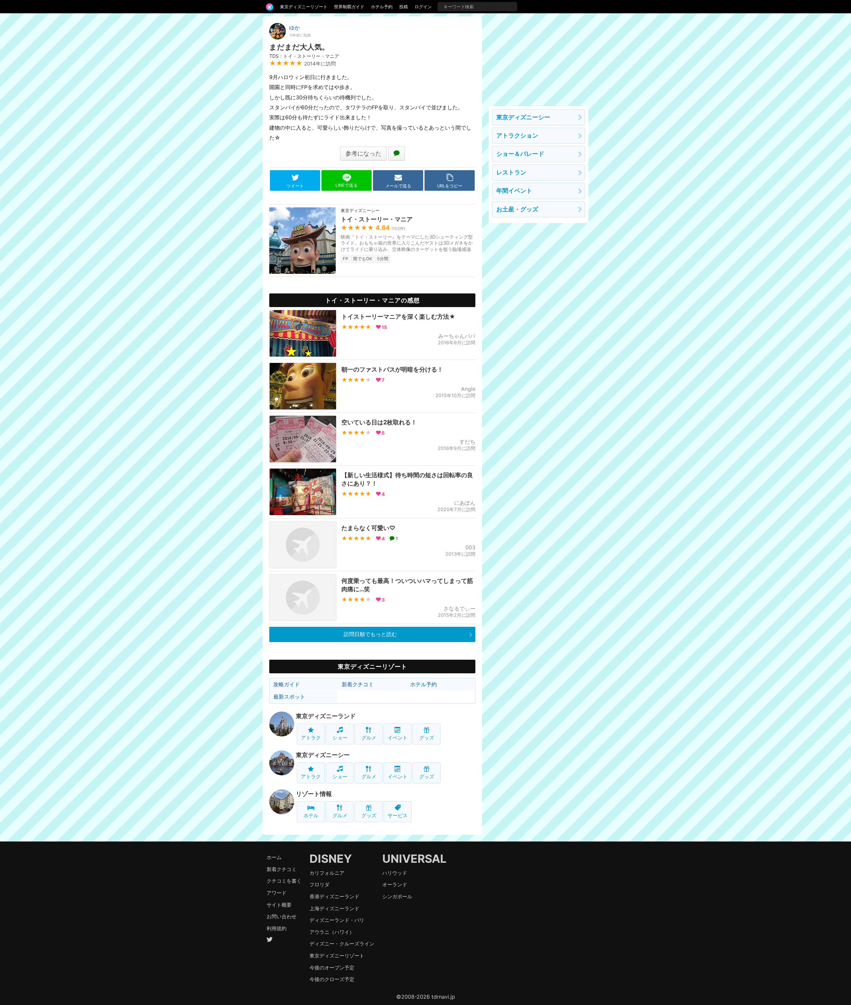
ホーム (274, 857)
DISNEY (330, 858)
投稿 (403, 6)
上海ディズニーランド (334, 908)
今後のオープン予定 (331, 967)
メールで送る (398, 185)
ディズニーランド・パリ (336, 920)
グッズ (426, 737)
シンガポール (397, 896)
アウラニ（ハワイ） (331, 932)
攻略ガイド (286, 684)
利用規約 (277, 928)
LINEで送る (346, 185)
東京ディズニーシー (323, 754)
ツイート (295, 185)
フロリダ (319, 884)
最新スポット (289, 696)
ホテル (311, 815)
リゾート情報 (314, 793)
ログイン (423, 6)
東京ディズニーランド (326, 716)
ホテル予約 (382, 6)
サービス (398, 815)
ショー (339, 737)
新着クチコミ (358, 684)
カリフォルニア (326, 873)
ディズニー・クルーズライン (341, 944)
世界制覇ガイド (349, 6)
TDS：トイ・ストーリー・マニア (304, 56)
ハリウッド (394, 873)
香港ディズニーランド (334, 896)
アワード (277, 893)
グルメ (368, 737)
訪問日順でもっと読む (370, 634)
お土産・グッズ (517, 209)
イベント (398, 737)
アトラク (311, 737)
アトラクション (517, 135)
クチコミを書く (284, 881)
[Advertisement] (538, 57)
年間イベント (514, 190)
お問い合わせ (282, 916)
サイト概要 (279, 905)
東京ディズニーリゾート (303, 6)
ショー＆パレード (520, 153)
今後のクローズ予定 (331, 979)
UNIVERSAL (414, 858)
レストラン (511, 172)
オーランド (394, 884)
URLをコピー (449, 185)
